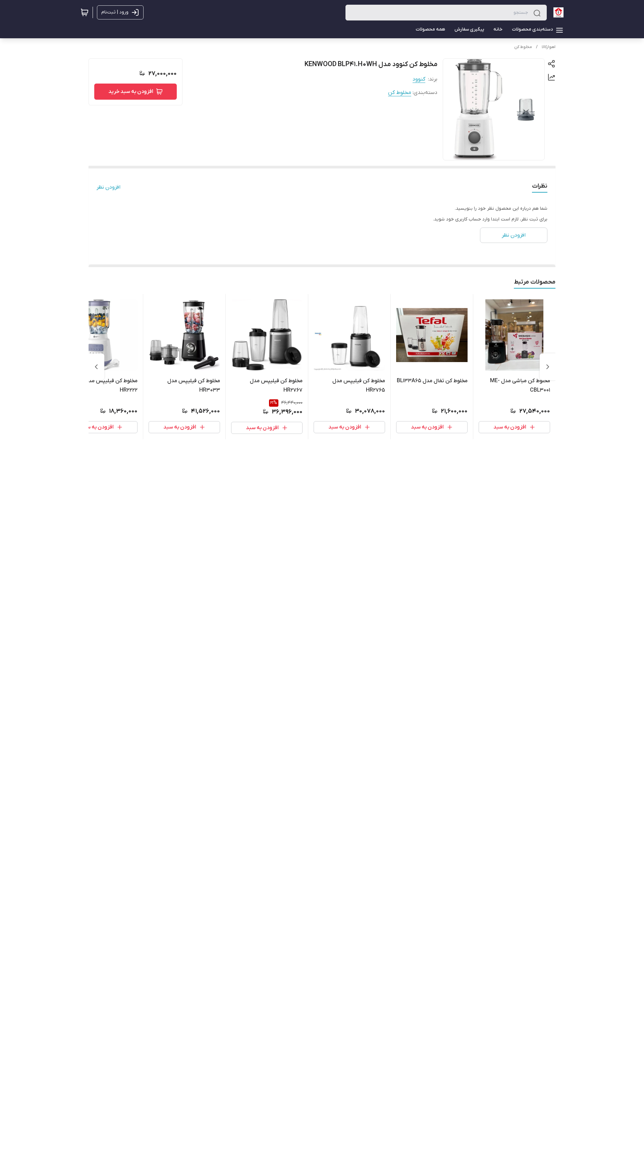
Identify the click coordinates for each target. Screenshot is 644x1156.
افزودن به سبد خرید (130, 91)
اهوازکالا (548, 47)
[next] (96, 366)
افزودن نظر (108, 187)
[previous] (548, 366)
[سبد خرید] (84, 12)
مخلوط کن (523, 47)
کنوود (419, 79)
